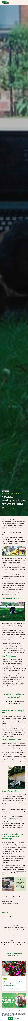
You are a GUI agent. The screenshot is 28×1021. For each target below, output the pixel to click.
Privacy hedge (17, 897)
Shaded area (9, 897)
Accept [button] (10, 1018)
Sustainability (5, 491)
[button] (25, 2)
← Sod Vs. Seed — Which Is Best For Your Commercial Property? (14, 929)
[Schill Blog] (14, 935)
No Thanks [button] (17, 1018)
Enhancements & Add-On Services (10, 493)
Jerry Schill (8, 508)
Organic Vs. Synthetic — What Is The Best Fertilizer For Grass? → (13, 944)
